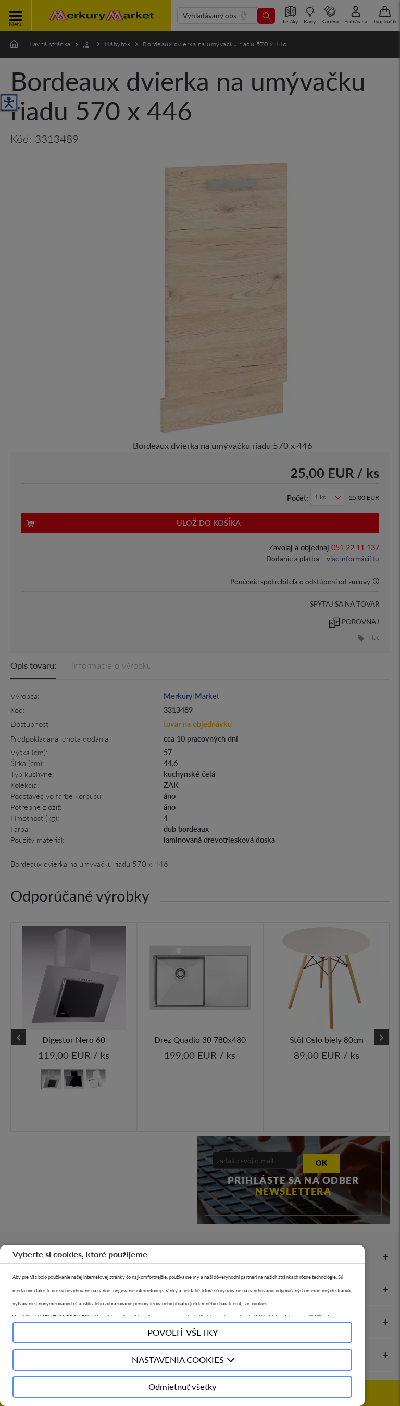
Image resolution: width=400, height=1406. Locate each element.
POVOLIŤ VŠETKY (182, 1332)
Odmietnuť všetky (182, 1386)
